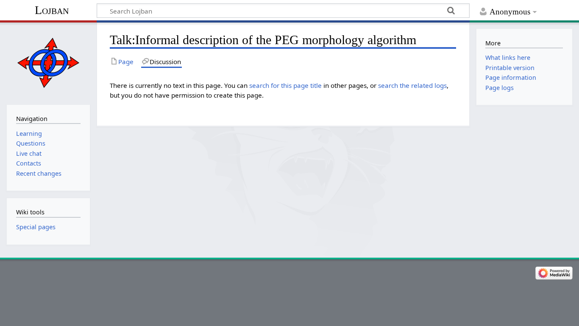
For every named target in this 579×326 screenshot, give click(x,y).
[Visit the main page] (48, 62)
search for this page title (285, 85)
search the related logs (412, 85)
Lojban (52, 10)
